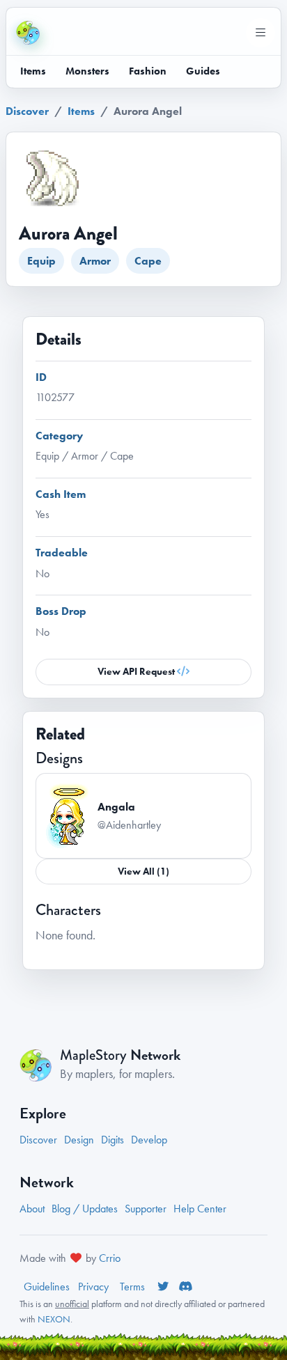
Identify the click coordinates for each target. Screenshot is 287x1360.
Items (33, 71)
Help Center (199, 1208)
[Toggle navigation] (260, 32)
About (32, 1208)
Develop (149, 1139)
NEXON (54, 1319)
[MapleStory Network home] (28, 33)
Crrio (110, 1258)
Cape (148, 260)
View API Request (137, 671)
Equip (41, 260)
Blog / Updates (85, 1208)
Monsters (87, 71)
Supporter (145, 1208)
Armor (95, 260)
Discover (27, 111)
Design (79, 1139)
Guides (203, 71)
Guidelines (47, 1286)
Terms (134, 1286)
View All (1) (143, 871)
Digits (112, 1139)
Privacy (94, 1286)
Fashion (147, 71)
